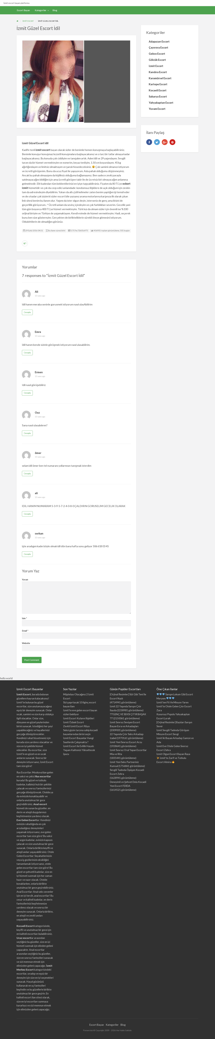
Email (25, 630)
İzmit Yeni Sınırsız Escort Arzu (126, 742)
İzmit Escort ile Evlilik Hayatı (78, 746)
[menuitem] (23, 10)
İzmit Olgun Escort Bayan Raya (173, 754)
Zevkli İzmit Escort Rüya (76, 726)
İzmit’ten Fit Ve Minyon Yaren (172, 702)
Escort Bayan (23, 10)
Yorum (25, 579)
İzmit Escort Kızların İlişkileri (78, 718)
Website (26, 643)
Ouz (37, 412)
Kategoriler (40, 10)
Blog (55, 10)
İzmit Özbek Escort (73, 722)
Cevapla (27, 312)
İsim (24, 618)
